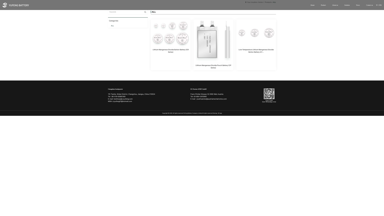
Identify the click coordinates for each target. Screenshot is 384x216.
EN (380, 5)
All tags (220, 113)
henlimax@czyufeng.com (123, 99)
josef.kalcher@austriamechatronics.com (212, 99)
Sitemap (214, 113)
